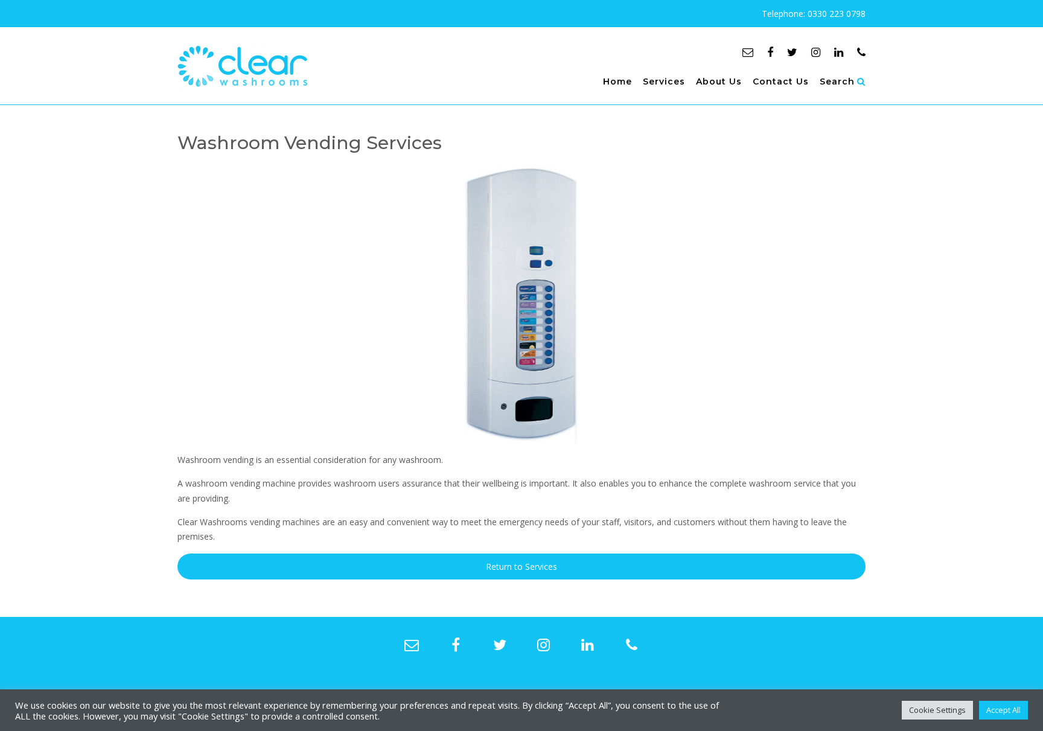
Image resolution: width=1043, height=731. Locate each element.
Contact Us (781, 81)
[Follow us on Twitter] (792, 52)
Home (617, 81)
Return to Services (521, 566)
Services (664, 81)
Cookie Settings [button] (937, 709)
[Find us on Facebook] (770, 52)
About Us (719, 81)
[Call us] (861, 52)
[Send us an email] (747, 52)
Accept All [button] (1003, 709)
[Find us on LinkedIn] (838, 52)
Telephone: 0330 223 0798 (814, 13)
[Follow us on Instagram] (815, 52)
